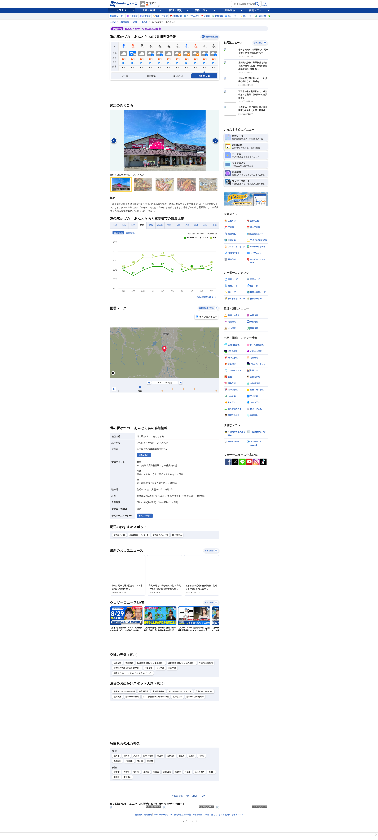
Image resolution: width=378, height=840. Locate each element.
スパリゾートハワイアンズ (179, 691)
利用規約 (148, 814)
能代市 (126, 756)
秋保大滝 (117, 697)
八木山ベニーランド (204, 691)
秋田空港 (148, 668)
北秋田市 (167, 772)
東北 (135, 22)
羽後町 (116, 777)
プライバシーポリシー (162, 814)
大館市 (126, 772)
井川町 (140, 761)
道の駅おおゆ (119, 535)
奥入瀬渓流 (144, 691)
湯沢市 (136, 772)
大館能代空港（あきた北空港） (127, 668)
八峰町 (201, 756)
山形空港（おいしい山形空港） (150, 663)
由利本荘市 (148, 756)
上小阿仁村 (199, 772)
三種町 (191, 756)
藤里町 (182, 756)
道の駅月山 (177, 697)
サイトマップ (237, 814)
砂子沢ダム (177, 535)
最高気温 (118, 232)
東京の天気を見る (205, 296)
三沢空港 (172, 668)
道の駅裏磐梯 (158, 691)
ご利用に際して (210, 814)
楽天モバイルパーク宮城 (124, 691)
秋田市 (116, 756)
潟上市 (160, 756)
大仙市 (156, 772)
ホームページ (144, 516)
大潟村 (150, 761)
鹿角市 (146, 772)
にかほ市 (171, 756)
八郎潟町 (129, 761)
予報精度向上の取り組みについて (188, 796)
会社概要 (139, 814)
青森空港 (129, 663)
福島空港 (117, 663)
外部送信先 (197, 814)
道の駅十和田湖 (132, 697)
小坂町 (188, 772)
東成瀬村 (127, 777)
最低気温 (130, 232)
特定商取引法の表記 (182, 814)
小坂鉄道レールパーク (139, 535)
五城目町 (117, 761)
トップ (113, 22)
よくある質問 (224, 814)
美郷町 (211, 772)
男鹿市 (136, 756)
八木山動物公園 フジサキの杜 (156, 697)
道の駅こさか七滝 (160, 535)
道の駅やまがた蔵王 (195, 697)
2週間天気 (124, 22)
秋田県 (144, 22)
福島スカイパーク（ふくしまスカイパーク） (133, 673)
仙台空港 (160, 668)
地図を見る (143, 455)
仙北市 (178, 772)
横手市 (116, 772)
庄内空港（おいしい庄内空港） (181, 663)
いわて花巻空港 (206, 663)
